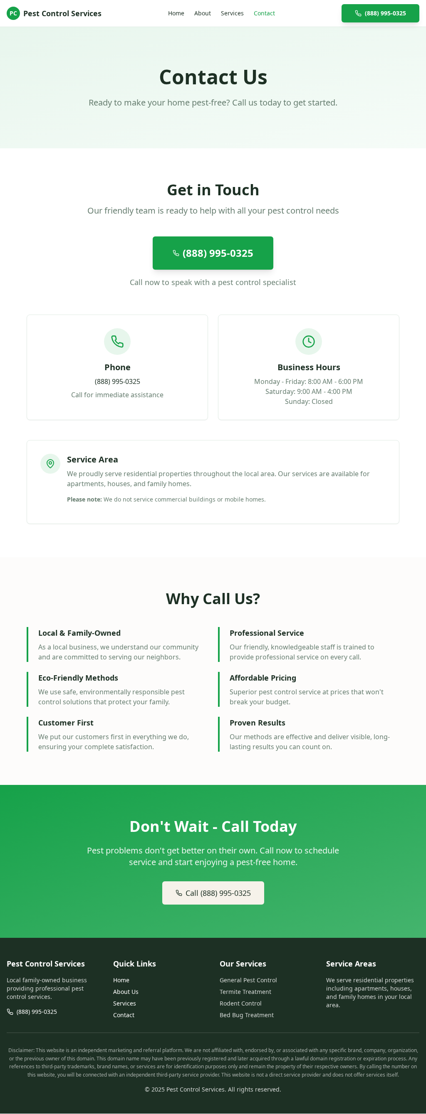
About (202, 13)
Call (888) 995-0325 (218, 893)
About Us (126, 992)
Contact (264, 13)
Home (176, 13)
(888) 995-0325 (385, 13)
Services (232, 13)
